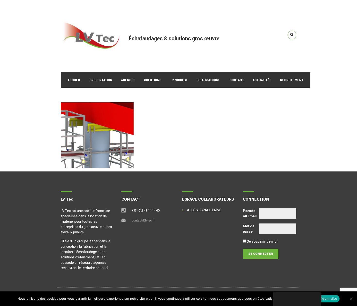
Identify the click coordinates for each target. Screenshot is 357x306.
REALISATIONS (208, 80)
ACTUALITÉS (262, 80)
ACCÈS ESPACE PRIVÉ (204, 210)
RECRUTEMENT (291, 80)
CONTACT (237, 80)
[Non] (350, 298)
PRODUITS (179, 80)
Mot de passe (248, 228)
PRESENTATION (100, 80)
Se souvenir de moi (262, 241)
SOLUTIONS (152, 80)
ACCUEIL (74, 80)
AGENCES (128, 80)
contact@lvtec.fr (143, 220)
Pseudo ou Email (250, 213)
